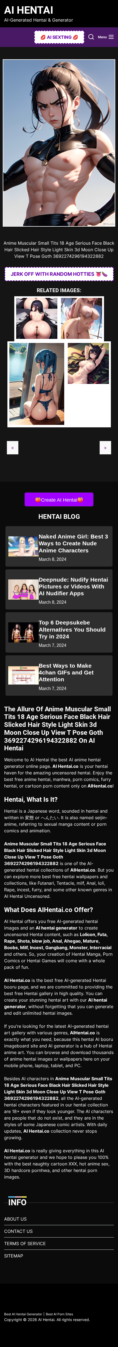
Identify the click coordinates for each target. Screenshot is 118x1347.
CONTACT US (18, 1231)
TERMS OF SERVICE (25, 1243)
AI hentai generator (56, 928)
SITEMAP (13, 1256)
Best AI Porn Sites (59, 1314)
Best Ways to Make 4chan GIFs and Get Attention (66, 672)
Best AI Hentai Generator (23, 1314)
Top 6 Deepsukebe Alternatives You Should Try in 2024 (72, 629)
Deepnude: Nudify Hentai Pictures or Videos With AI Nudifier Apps (73, 586)
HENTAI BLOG (59, 516)
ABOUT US (15, 1219)
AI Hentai (28, 10)
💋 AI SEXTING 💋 (59, 37)
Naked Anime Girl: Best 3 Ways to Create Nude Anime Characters (73, 543)
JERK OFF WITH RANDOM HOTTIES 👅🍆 (59, 274)
